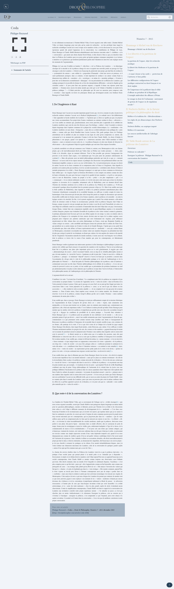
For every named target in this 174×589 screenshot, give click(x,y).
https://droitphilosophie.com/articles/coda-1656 (70, 513)
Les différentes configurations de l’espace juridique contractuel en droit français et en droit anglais (144, 83)
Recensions (77, 17)
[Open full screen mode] (19, 44)
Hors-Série (104, 17)
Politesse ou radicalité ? (136, 152)
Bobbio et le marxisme (136, 130)
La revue (51, 17)
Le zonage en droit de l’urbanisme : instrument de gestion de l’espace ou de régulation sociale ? (145, 102)
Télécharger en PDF (17, 63)
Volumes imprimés (91, 17)
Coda (130, 162)
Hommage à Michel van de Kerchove (141, 49)
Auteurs (123, 17)
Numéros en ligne (65, 17)
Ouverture (132, 148)
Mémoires (114, 17)
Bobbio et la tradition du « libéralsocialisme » (145, 116)
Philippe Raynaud (19, 33)
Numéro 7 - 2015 (145, 39)
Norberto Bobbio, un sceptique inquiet (142, 126)
